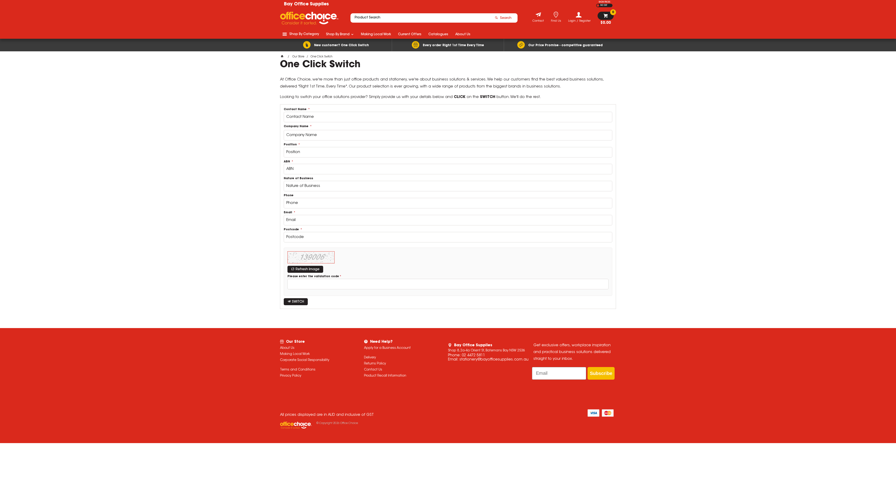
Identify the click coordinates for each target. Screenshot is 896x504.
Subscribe (601, 373)
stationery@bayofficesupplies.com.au (493, 359)
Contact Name (296, 109)
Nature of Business (298, 178)
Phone (289, 195)
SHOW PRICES (604, 2)
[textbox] (420, 18)
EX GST (598, 5)
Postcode (292, 229)
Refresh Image (307, 269)
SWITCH (298, 302)
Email (288, 212)
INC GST (603, 5)
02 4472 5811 (473, 355)
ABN (287, 161)
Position (291, 144)
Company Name (296, 126)
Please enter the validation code (313, 276)
